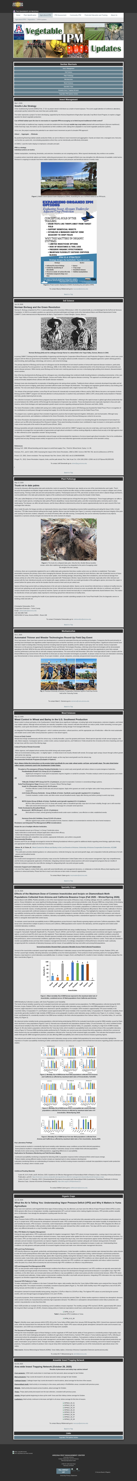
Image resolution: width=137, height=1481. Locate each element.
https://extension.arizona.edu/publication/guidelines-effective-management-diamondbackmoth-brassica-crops (68, 1177)
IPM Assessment (60, 15)
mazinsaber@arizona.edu (78, 875)
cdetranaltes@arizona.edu (28, 610)
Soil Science (68, 72)
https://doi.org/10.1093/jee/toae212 (69, 1181)
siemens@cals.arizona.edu (80, 701)
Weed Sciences (68, 83)
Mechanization (68, 79)
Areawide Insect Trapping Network (68, 90)
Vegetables (31, 19)
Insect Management (68, 68)
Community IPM (75, 15)
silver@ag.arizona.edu (79, 463)
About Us (114, 15)
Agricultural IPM (45, 15)
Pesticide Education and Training (96, 15)
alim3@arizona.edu (80, 1354)
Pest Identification (30, 15)
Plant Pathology (68, 76)
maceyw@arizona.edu (80, 289)
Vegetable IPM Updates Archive (68, 94)
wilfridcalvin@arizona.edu (79, 1188)
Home (18, 15)
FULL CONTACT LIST (63, 1471)
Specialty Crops (68, 87)
